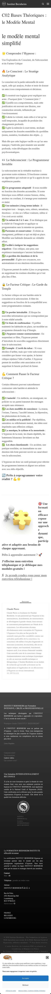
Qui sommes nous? (10, 760)
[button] (47, 957)
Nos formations (9, 755)
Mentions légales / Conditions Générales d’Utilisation (31, 990)
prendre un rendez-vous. (21, 880)
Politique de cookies (11, 990)
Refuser (25, 985)
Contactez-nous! (9, 753)
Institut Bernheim (17, 937)
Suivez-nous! (9, 903)
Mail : (6, 876)
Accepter (25, 978)
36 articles (13, 673)
